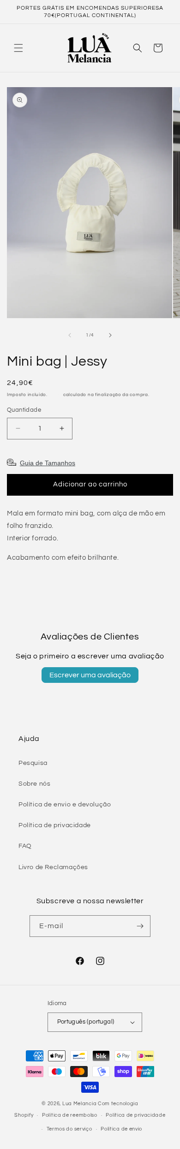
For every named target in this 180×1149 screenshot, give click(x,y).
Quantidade (24, 410)
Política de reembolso (69, 1115)
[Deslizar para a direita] (110, 335)
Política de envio (121, 1128)
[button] (18, 48)
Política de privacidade (54, 825)
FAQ (25, 846)
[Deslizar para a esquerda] (70, 335)
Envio (55, 394)
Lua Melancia (79, 1103)
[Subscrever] (140, 926)
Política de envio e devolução (64, 804)
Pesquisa (33, 763)
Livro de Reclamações (53, 867)
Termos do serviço (69, 1128)
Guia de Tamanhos (47, 463)
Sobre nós (34, 784)
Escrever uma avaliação (90, 675)
